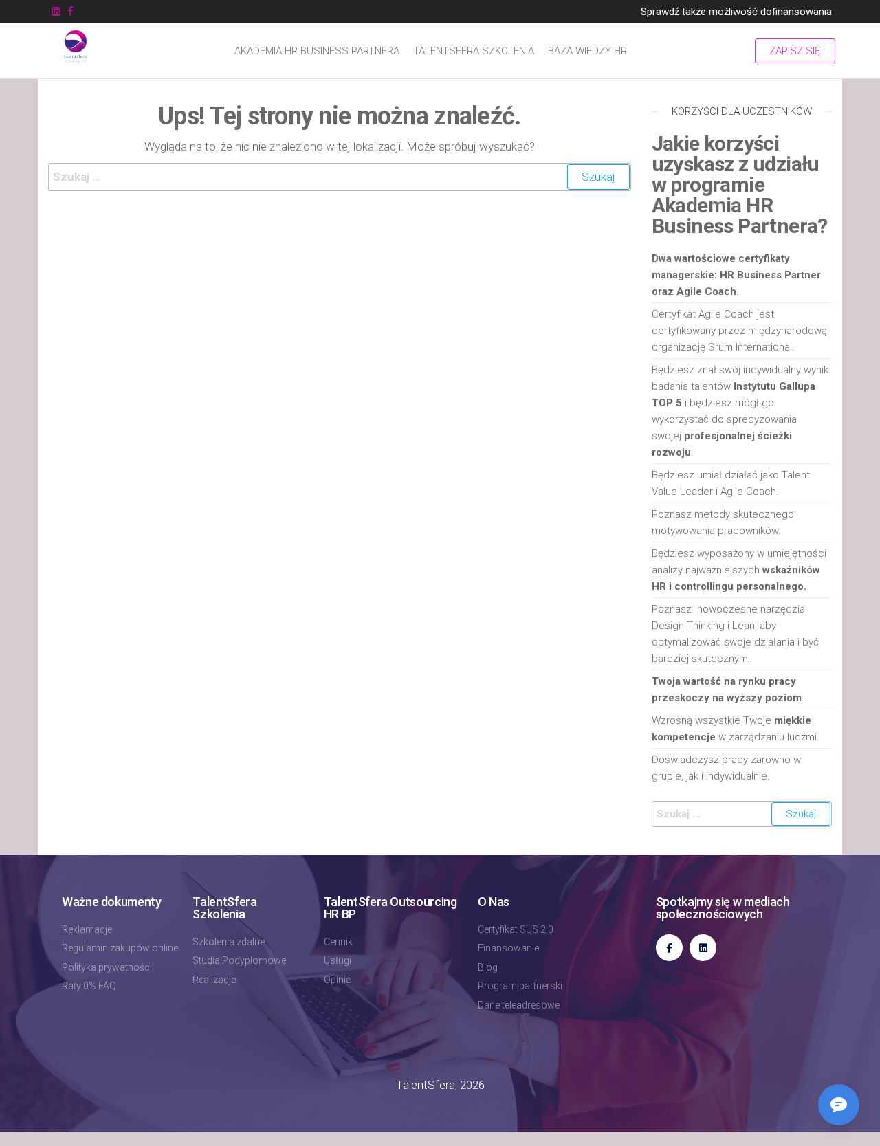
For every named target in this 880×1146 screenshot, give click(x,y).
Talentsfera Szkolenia (473, 51)
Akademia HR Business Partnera (316, 51)
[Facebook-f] (669, 947)
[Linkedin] (703, 947)
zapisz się (795, 51)
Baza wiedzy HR (587, 51)
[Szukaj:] (339, 177)
